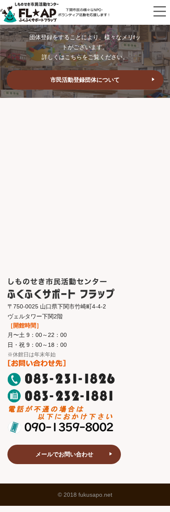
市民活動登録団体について (85, 79)
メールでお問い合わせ (64, 454)
